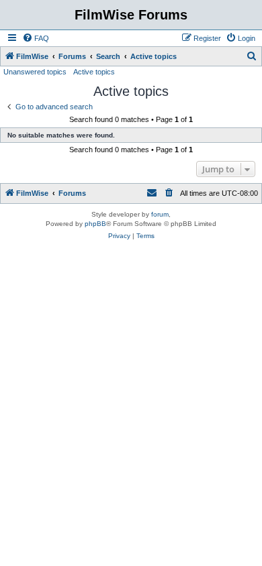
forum (160, 214)
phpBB (95, 223)
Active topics (94, 72)
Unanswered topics (35, 72)
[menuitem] (35, 38)
